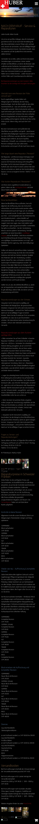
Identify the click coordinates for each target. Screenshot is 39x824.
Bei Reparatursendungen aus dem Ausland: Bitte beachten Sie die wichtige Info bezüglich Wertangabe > (18, 83)
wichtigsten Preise (21, 187)
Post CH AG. (28, 803)
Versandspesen (6, 502)
